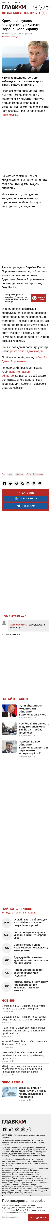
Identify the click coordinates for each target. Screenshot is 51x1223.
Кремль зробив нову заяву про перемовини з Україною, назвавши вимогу (31, 986)
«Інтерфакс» (10, 114)
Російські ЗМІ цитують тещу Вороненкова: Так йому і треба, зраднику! (34, 728)
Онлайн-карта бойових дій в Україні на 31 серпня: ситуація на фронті (30, 922)
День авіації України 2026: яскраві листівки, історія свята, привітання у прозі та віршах (23, 1055)
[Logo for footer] (14, 1123)
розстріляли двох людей (26, 351)
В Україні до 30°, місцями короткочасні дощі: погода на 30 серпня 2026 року (24, 1018)
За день (32, 913)
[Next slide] (48, 13)
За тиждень (7, 913)
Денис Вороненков (35, 474)
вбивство (19, 474)
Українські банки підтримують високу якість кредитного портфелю (32, 1092)
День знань (30, 13)
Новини (8, 1000)
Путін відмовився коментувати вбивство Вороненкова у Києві (33, 710)
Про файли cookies (10, 1217)
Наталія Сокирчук (10, 36)
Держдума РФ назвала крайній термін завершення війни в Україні (31, 960)
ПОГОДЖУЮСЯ (38, 1217)
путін (10, 474)
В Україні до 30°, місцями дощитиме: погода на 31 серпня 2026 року (23, 1007)
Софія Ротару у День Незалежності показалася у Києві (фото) (31, 947)
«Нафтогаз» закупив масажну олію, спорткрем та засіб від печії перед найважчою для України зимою (23, 1069)
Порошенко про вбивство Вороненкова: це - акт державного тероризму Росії (33, 747)
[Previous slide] (43, 13)
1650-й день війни (12, 13)
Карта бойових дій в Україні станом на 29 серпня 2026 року (24, 1043)
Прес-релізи (12, 1082)
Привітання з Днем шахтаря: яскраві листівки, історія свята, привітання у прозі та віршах (23, 1030)
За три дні (21, 913)
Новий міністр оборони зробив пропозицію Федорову (28, 972)
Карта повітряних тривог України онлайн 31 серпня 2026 (30, 935)
